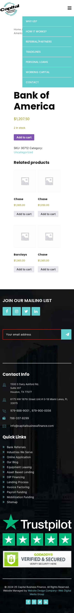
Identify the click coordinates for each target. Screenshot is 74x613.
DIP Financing (16, 477)
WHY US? (31, 21)
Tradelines (33, 52)
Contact (32, 82)
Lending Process (17, 482)
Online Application (19, 457)
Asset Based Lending (20, 472)
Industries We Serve (20, 452)
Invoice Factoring (18, 487)
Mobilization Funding (20, 497)
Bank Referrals (16, 447)
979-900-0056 (41, 410)
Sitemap (12, 502)
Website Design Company (42, 590)
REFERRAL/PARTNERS (39, 41)
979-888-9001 (19, 410)
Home (17, 29)
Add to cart (24, 137)
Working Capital (38, 72)
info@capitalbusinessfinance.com (32, 425)
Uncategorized (23, 152)
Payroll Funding (17, 492)
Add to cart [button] (24, 214)
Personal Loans (37, 62)
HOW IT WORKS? (36, 31)
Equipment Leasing (19, 467)
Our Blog (12, 462)
